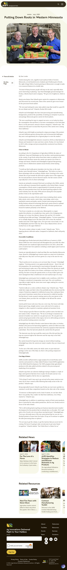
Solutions (55, 534)
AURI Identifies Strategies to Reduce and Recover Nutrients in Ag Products (50, 460)
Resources (55, 527)
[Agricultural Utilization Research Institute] (10, 4)
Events (43, 531)
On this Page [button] (6, 82)
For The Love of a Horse (27, 457)
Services (54, 531)
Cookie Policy (33, 559)
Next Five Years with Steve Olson (28, 501)
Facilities (44, 527)
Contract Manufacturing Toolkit (48, 502)
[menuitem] (44, 524)
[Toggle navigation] (62, 4)
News (43, 534)
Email (8, 535)
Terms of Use (23, 559)
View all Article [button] (8, 76)
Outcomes (55, 524)
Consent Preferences (24, 561)
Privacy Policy (15, 559)
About (43, 524)
